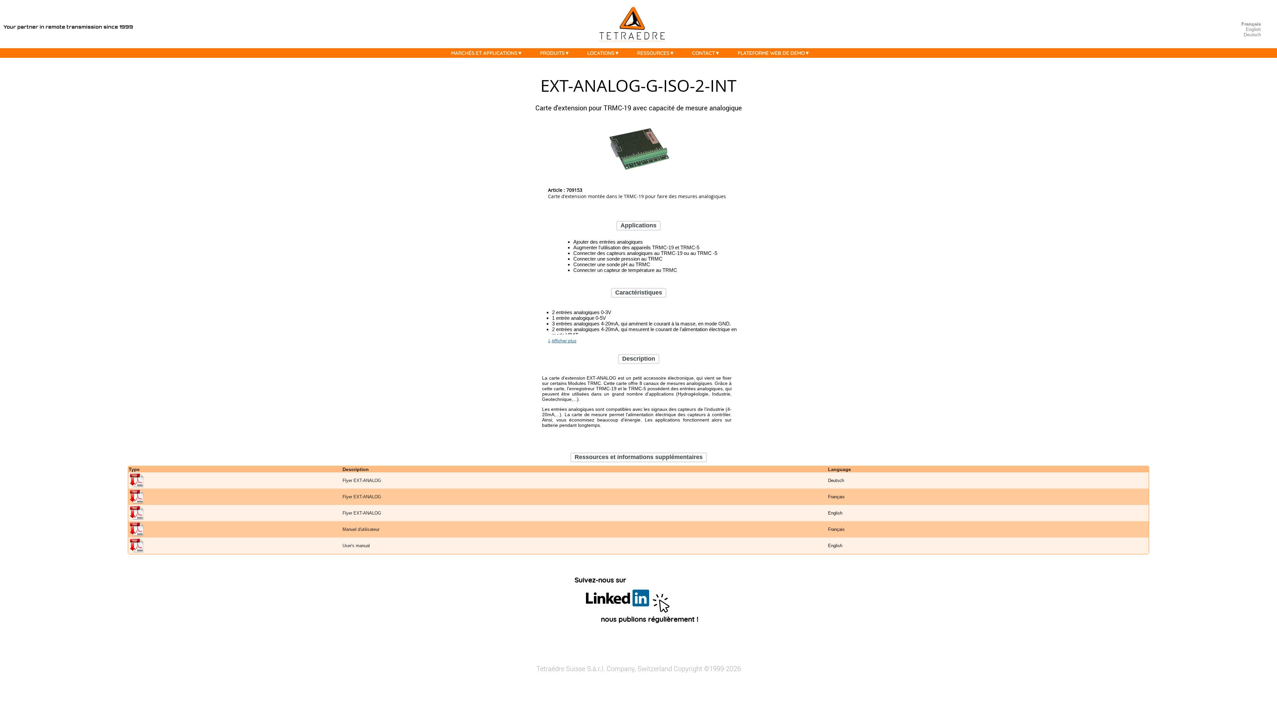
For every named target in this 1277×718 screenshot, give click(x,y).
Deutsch (1252, 34)
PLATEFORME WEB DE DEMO (771, 53)
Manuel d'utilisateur (361, 529)
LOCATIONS (601, 53)
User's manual (356, 545)
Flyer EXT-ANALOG (362, 480)
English (1253, 29)
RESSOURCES (653, 53)
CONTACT (703, 53)
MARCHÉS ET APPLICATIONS (484, 53)
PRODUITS (552, 53)
